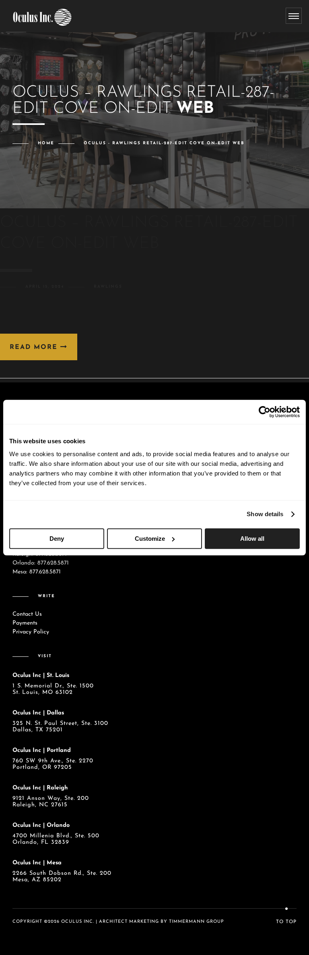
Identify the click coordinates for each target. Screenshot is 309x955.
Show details (265, 514)
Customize (150, 538)
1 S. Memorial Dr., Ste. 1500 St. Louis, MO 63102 (53, 689)
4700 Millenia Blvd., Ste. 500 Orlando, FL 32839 (55, 839)
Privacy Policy (30, 632)
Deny (56, 538)
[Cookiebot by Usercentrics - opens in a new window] (264, 412)
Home (46, 143)
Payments (24, 623)
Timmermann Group (196, 922)
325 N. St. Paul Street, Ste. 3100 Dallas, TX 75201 (60, 726)
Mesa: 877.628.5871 (36, 572)
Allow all (252, 538)
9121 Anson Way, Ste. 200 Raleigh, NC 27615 (50, 801)
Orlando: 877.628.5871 (40, 563)
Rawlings (108, 286)
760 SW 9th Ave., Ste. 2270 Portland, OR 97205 (52, 764)
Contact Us (27, 614)
